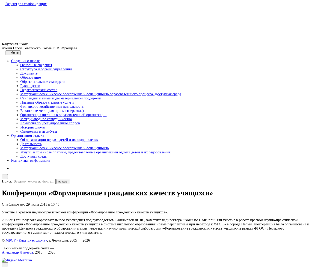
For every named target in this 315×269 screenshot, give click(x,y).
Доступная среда (33, 156)
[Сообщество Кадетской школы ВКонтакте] (12, 168)
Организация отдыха (27, 135)
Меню (14, 52)
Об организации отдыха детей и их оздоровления (59, 140)
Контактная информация (30, 160)
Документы (29, 73)
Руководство (30, 86)
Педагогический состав (38, 90)
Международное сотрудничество (46, 119)
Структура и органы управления (46, 69)
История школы (32, 127)
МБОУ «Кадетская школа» (26, 240)
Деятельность (31, 144)
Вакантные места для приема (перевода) (52, 111)
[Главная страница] (3, 52)
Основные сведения (36, 65)
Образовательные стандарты (42, 82)
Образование (30, 77)
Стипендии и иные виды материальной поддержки (60, 98)
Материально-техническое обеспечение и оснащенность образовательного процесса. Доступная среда (100, 94)
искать (63, 181)
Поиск (7, 181)
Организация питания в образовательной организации (63, 115)
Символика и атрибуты (38, 131)
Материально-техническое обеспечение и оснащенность (64, 148)
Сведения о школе (25, 61)
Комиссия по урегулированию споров (50, 123)
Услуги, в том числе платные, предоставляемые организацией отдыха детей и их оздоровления (95, 152)
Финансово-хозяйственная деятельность (51, 106)
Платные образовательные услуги (47, 102)
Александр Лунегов (17, 252)
